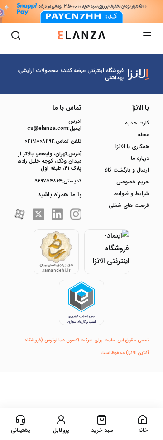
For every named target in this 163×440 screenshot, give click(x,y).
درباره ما (140, 158)
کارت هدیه (137, 123)
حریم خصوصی (132, 182)
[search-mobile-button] (15, 35)
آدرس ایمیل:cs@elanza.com (54, 125)
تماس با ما (67, 107)
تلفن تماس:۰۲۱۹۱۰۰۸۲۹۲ (53, 141)
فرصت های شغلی (129, 205)
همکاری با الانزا (132, 146)
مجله (143, 135)
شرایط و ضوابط (131, 193)
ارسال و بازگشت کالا (127, 170)
